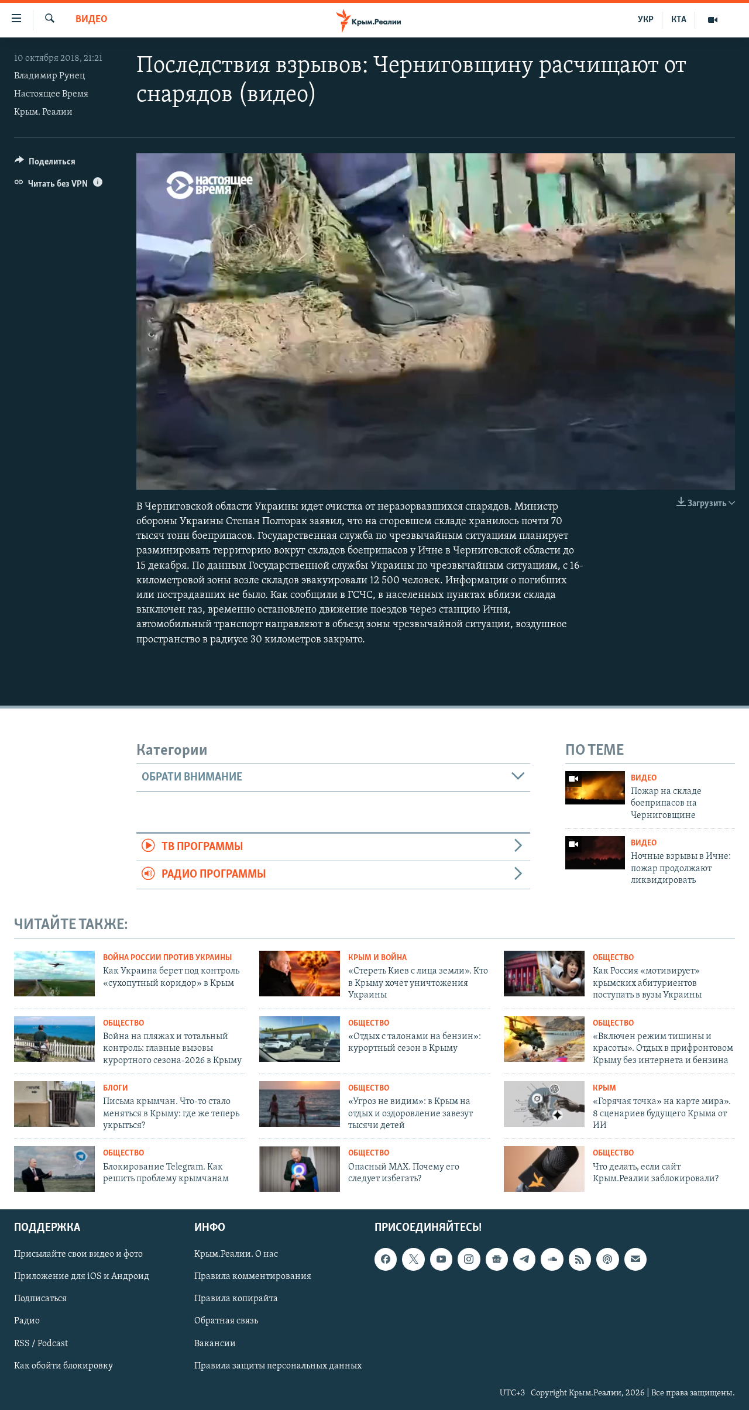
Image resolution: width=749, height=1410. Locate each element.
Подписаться (40, 1299)
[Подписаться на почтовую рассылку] (635, 1259)
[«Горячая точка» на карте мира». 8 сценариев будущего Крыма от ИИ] (544, 1104)
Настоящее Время (51, 94)
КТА (678, 20)
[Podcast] (607, 1259)
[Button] (45, 164)
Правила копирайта (236, 1299)
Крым (604, 1088)
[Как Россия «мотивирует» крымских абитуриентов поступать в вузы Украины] (544, 973)
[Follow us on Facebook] (385, 1259)
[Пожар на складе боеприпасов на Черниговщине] (595, 787)
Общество (613, 958)
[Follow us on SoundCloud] (552, 1259)
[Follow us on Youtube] (441, 1259)
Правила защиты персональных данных (278, 1366)
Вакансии (215, 1344)
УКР (646, 20)
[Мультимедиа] (712, 20)
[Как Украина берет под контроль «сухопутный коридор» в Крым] (54, 973)
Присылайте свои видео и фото (78, 1254)
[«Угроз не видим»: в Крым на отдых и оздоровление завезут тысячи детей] (299, 1104)
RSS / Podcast (41, 1344)
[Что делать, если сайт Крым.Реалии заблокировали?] (544, 1169)
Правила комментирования (252, 1276)
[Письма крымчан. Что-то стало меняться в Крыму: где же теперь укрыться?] (54, 1104)
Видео (91, 20)
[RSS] (580, 1259)
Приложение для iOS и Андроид (81, 1276)
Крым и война (377, 958)
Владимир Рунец (49, 76)
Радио (27, 1321)
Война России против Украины (167, 958)
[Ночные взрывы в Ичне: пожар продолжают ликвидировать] (595, 852)
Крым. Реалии (43, 112)
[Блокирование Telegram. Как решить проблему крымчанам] (54, 1169)
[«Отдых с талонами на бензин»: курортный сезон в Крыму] (299, 1039)
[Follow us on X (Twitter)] (413, 1259)
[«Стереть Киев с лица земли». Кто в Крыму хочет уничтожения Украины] (299, 973)
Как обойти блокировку (63, 1366)
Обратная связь (226, 1321)
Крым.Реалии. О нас (236, 1254)
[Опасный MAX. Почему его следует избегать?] (299, 1169)
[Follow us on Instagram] (469, 1259)
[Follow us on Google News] (497, 1259)
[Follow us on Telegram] (524, 1259)
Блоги (115, 1088)
